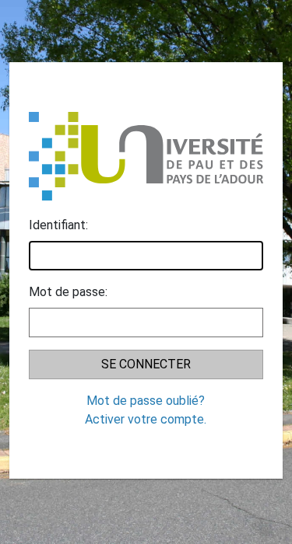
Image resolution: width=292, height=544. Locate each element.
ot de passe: (68, 291)
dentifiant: (58, 225)
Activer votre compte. (145, 419)
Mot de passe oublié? (145, 400)
